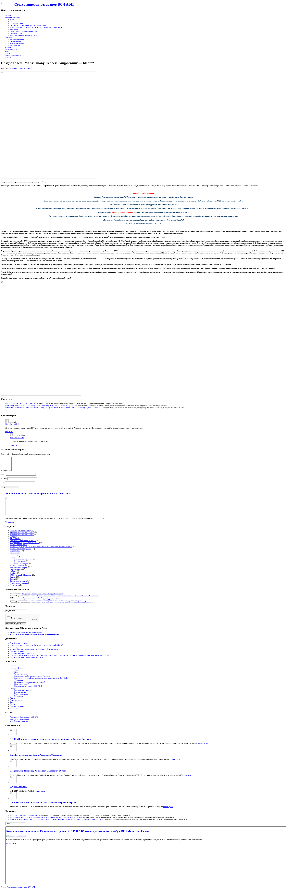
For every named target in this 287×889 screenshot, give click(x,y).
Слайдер (13, 573)
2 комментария (24, 68)
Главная (8, 15)
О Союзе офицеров (12, 17)
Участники (14, 29)
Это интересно (15, 41)
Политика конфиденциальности (22, 653)
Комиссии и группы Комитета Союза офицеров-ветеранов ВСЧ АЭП (36, 27)
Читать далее (10, 522)
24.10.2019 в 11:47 (17, 438)
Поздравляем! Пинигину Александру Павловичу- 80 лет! (38, 771)
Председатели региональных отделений (25, 31)
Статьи (8, 47)
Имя (3, 474)
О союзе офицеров (17, 565)
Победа (12, 571)
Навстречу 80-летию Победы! (21, 531)
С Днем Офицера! (18, 786)
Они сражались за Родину (20, 719)
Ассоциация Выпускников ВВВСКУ (24, 717)
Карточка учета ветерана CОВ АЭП (23, 35)
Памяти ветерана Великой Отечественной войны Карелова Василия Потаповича (67, 596)
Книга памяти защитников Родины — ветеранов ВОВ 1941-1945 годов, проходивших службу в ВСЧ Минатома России (77, 831)
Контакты (9, 57)
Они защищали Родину (19, 567)
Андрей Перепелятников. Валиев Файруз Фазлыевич (42, 594)
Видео (7, 53)
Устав (12, 19)
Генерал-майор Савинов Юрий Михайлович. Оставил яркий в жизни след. (53, 600)
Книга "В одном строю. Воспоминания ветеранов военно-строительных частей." (41, 547)
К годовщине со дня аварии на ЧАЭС (24, 543)
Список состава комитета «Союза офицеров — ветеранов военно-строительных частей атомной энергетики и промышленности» (59, 655)
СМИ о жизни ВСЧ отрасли (20, 575)
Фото (7, 51)
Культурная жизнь (17, 43)
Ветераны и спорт (17, 45)
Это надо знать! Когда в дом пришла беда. (26, 632)
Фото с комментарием (18, 581)
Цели (12, 21)
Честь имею (14, 585)
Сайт (3, 483)
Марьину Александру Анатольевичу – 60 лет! (59, 405)
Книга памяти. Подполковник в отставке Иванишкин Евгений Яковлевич (64, 602)
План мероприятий (17, 33)
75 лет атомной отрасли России (22, 535)
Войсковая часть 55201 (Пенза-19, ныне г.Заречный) (43, 598)
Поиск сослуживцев (13, 55)
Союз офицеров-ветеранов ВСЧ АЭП (44, 4)
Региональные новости (19, 39)
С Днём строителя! (29, 403)
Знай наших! (15, 539)
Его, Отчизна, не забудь (19, 643)
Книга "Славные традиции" (20, 549)
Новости (8, 37)
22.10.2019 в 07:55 (12, 424)
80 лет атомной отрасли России (22, 533)
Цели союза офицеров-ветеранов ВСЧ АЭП (26, 657)
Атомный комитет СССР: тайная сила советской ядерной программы (44, 802)
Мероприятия (15, 551)
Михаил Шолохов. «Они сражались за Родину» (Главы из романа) (35, 649)
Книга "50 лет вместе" (18, 545)
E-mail (4, 478)
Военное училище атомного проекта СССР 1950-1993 (37, 493)
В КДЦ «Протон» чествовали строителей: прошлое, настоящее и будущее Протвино (50, 739)
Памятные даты (11, 49)
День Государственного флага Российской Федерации (36, 755)
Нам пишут (14, 553)
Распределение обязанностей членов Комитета (28, 25)
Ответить (9, 432)
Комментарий (6, 470)
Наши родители (16, 555)
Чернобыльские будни (18, 583)
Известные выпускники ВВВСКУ (23, 541)
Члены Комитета (16, 23)
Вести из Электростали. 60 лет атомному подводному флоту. (77, 407)
